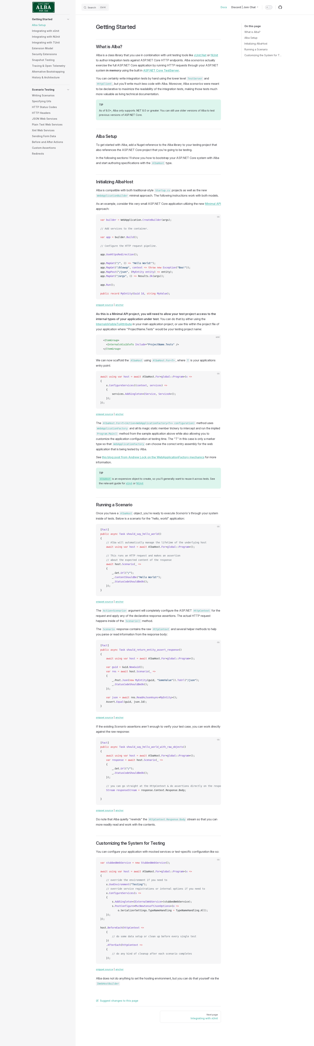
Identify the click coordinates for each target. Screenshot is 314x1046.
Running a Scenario (256, 49)
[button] (51, 19)
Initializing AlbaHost (255, 43)
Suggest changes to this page (119, 1000)
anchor (119, 304)
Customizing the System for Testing (263, 55)
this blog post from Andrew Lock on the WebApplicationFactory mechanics (153, 457)
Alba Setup (250, 37)
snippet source (104, 304)
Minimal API (213, 203)
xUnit (129, 483)
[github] (280, 7)
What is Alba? (252, 31)
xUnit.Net (200, 55)
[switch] (268, 7)
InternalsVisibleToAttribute (114, 324)
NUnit (214, 55)
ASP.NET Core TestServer (161, 70)
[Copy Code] (215, 220)
